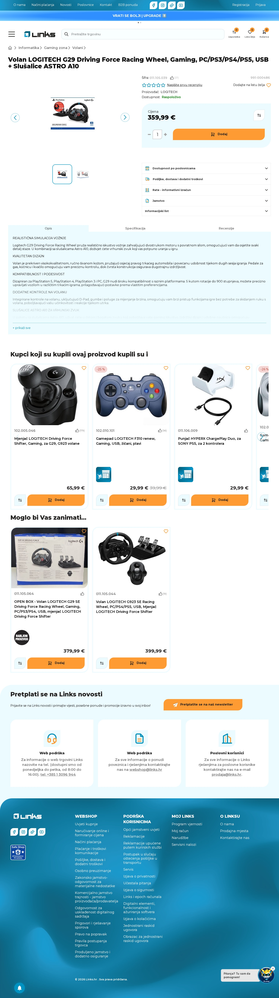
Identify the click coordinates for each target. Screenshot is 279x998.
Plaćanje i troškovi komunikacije (90, 851)
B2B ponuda (128, 5)
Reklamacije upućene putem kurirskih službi (142, 845)
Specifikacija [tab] (135, 228)
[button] (125, 117)
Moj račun (180, 831)
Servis (128, 869)
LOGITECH (169, 92)
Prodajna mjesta (234, 831)
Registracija (240, 5)
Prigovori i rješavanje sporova (93, 925)
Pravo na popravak (91, 934)
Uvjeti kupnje (86, 824)
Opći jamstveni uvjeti (141, 830)
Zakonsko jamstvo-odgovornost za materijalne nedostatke (95, 882)
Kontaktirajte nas (234, 838)
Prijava (260, 5)
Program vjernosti (187, 824)
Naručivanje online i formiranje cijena (92, 833)
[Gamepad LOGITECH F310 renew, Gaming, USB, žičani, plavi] (131, 436)
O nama (19, 5)
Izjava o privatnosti (139, 876)
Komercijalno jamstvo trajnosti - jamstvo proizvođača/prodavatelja (96, 897)
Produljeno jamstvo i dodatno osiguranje (92, 954)
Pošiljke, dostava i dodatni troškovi (90, 862)
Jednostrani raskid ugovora (138, 928)
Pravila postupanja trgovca (91, 943)
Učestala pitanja (137, 883)
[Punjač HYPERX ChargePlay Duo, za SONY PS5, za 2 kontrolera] (213, 436)
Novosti (65, 5)
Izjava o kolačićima (139, 919)
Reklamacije (134, 836)
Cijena (153, 112)
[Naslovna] (10, 48)
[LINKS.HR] (19, 988)
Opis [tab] (48, 228)
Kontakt (106, 5)
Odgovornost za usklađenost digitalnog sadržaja (94, 912)
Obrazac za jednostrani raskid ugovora (143, 939)
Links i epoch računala (142, 897)
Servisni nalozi (184, 845)
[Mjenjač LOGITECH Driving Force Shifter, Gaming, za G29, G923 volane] (49, 436)
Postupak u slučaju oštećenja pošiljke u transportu (140, 858)
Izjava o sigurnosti (138, 890)
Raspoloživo (171, 97)
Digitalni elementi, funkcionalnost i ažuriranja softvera (139, 908)
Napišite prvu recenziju (184, 85)
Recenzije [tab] (226, 228)
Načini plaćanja (43, 5)
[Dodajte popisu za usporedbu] (259, 115)
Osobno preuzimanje (93, 871)
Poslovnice (85, 5)
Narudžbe (180, 838)
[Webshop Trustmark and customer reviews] (18, 852)
